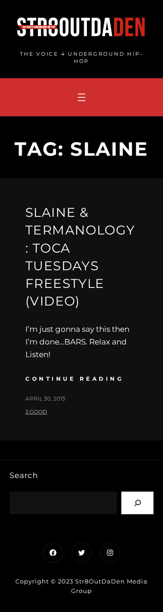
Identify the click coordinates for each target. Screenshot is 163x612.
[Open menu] (81, 97)
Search (24, 475)
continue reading (74, 378)
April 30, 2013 (45, 398)
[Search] (137, 503)
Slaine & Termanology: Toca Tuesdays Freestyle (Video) (80, 257)
